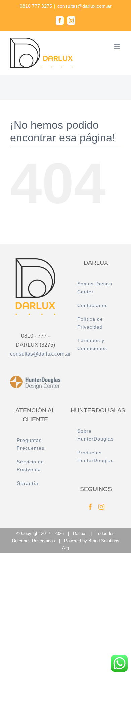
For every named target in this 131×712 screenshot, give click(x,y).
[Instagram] (101, 507)
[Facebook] (90, 507)
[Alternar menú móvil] (117, 46)
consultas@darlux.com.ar (84, 6)
